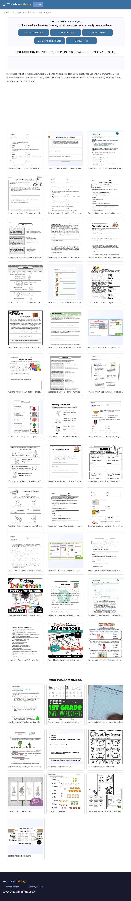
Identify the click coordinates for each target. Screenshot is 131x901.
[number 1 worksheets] (65, 796)
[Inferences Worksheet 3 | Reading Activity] (65, 243)
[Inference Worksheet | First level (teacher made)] (65, 551)
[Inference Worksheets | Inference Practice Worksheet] (65, 511)
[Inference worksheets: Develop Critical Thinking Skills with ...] (105, 467)
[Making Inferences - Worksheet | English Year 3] (65, 149)
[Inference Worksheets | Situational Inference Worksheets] (105, 556)
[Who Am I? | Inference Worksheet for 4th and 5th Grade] (65, 332)
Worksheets (14, 881)
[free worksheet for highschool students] (105, 791)
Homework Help (66, 32)
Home (38, 4)
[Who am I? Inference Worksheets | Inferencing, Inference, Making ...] (105, 198)
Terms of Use (12, 886)
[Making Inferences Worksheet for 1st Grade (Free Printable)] (25, 511)
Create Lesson (97, 32)
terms (31, 81)
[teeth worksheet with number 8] (105, 752)
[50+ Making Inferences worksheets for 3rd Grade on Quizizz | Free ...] (25, 155)
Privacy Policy (36, 886)
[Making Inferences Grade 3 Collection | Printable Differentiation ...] (105, 372)
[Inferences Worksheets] (65, 466)
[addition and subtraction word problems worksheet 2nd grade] (25, 707)
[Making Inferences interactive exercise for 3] (65, 377)
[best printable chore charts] (25, 836)
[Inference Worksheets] (25, 198)
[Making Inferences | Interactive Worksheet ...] (25, 287)
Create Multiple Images (49, 40)
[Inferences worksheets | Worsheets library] (105, 600)
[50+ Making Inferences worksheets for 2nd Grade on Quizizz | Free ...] (65, 200)
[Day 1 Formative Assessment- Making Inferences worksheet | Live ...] (105, 651)
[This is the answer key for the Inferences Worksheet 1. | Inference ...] (25, 645)
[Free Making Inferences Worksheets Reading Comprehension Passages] (65, 640)
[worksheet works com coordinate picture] (105, 705)
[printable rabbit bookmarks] (25, 791)
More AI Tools (81, 40)
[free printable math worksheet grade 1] (65, 714)
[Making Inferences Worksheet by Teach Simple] (25, 377)
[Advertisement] (65, 107)
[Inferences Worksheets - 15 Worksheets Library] (105, 243)
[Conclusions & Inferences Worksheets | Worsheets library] (105, 153)
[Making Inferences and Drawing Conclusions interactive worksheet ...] (25, 334)
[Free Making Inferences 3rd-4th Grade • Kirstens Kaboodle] (25, 595)
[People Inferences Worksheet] (105, 287)
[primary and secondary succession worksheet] (25, 752)
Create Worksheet (33, 32)
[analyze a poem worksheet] (65, 747)
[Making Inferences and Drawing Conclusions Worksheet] (105, 327)
